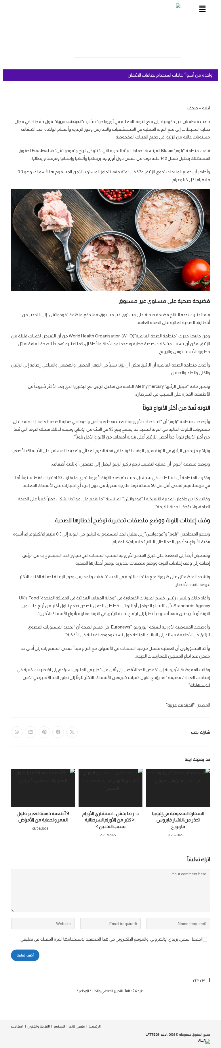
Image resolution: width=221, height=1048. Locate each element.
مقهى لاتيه (77, 1026)
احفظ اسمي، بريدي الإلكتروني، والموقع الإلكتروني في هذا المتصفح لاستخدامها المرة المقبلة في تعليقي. (111, 939)
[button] (202, 9)
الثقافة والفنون (38, 1026)
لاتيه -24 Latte (156, 1034)
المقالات (17, 1026)
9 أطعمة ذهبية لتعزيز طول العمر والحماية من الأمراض (43, 816)
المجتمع (59, 1026)
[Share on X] (72, 732)
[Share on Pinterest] (44, 732)
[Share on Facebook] (58, 732)
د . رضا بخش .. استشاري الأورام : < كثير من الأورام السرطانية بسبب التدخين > (110, 820)
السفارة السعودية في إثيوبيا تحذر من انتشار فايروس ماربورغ (178, 820)
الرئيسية (95, 1026)
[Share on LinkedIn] (30, 732)
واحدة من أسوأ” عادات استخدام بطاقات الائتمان (170, 75)
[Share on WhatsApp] (16, 732)
